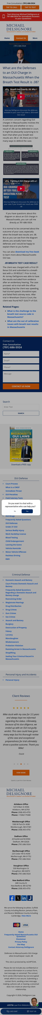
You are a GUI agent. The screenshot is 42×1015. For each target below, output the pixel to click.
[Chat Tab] (21, 507)
